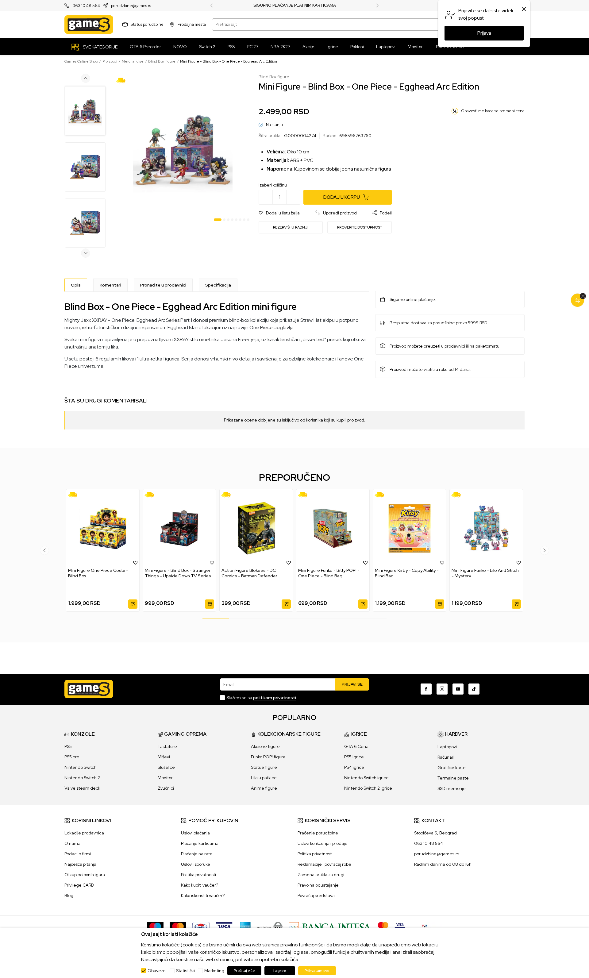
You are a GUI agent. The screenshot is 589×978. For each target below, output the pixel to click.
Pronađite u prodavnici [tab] (163, 285)
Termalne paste (453, 778)
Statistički (185, 970)
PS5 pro (71, 757)
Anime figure (264, 788)
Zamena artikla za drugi (321, 874)
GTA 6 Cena (356, 746)
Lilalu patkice (264, 777)
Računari (445, 757)
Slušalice (166, 767)
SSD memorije (451, 788)
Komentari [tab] (110, 285)
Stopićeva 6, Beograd (435, 833)
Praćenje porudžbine (318, 833)
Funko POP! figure (268, 757)
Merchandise (133, 61)
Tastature (167, 746)
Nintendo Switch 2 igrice (368, 788)
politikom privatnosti (274, 697)
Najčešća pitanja (80, 864)
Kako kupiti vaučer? (199, 885)
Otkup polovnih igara (84, 874)
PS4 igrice (354, 767)
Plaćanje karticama (199, 843)
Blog (68, 895)
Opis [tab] (76, 285)
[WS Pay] (270, 927)
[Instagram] (442, 689)
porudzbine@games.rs (131, 5)
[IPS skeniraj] (426, 927)
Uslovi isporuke (195, 864)
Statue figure (264, 767)
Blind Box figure (161, 61)
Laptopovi (447, 746)
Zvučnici (166, 788)
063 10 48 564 (86, 5)
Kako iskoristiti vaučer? (203, 895)
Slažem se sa (261, 697)
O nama (72, 843)
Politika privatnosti (198, 874)
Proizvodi (109, 61)
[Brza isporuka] (123, 80)
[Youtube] (458, 689)
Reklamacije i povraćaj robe (324, 864)
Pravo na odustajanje (318, 885)
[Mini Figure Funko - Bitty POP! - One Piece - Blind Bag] (333, 528)
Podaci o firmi (77, 854)
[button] (279, 213)
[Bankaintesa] (330, 927)
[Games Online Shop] (88, 24)
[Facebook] (426, 689)
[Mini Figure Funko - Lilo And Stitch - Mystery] (486, 528)
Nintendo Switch (80, 767)
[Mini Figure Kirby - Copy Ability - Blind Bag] (409, 528)
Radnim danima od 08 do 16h (443, 864)
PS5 (68, 746)
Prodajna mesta (192, 24)
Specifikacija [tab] (218, 285)
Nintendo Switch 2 (82, 777)
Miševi (164, 757)
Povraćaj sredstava (316, 895)
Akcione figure (265, 746)
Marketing (214, 970)
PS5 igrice (354, 757)
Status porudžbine (147, 24)
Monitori (166, 777)
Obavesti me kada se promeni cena (493, 111)
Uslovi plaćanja (195, 833)
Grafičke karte (451, 767)
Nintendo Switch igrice (366, 777)
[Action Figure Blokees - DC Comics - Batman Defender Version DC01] (256, 528)
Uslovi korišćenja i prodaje (323, 843)
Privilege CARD (79, 885)
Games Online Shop (81, 61)
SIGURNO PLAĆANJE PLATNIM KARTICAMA (294, 5)
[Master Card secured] (383, 927)
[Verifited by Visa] (400, 927)
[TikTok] (473, 689)
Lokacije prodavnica (84, 833)
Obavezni (157, 970)
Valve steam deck (82, 788)
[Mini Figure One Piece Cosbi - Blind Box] (103, 528)
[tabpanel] (182, 149)
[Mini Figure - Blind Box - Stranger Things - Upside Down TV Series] (179, 528)
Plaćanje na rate (197, 854)
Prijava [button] (484, 33)
